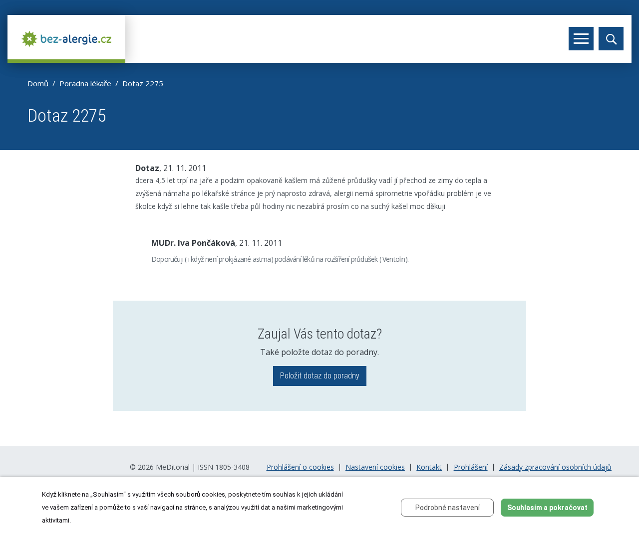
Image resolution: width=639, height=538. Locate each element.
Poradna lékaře (85, 83)
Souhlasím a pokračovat (547, 508)
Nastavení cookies (375, 467)
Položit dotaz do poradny (319, 375)
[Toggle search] (611, 38)
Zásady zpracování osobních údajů (555, 467)
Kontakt (429, 467)
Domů (37, 83)
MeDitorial (173, 467)
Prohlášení (471, 467)
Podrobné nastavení (447, 508)
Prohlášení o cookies (300, 467)
